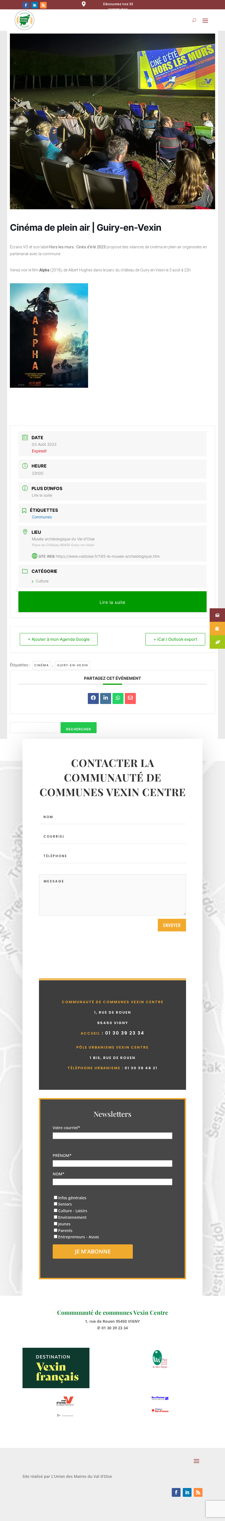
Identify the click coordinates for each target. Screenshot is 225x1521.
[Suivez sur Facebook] (25, 5)
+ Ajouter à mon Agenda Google (59, 639)
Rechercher (78, 729)
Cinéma (41, 665)
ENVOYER (172, 925)
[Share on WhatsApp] (118, 698)
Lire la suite (42, 495)
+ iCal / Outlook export (175, 639)
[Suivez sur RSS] (43, 5)
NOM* (58, 1173)
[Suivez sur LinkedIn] (34, 5)
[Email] (130, 698)
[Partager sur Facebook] (93, 698)
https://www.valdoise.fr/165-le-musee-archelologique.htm (108, 556)
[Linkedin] (105, 698)
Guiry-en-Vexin (72, 665)
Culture (42, 581)
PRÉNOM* (62, 1155)
